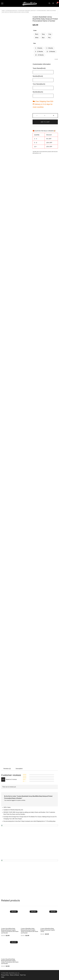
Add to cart (45, 122)
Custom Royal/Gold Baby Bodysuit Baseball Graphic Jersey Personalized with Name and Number (9, 961)
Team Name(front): (39, 68)
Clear (56, 59)
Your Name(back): (39, 84)
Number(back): (38, 92)
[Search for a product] (49, 3)
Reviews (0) (7, 768)
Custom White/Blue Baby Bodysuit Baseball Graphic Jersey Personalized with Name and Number (29, 931)
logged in (13, 800)
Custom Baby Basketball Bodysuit (27, 10)
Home (3, 10)
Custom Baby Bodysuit (11, 10)
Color (35, 30)
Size (34, 43)
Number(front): (38, 76)
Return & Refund (14, 975)
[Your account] (53, 3)
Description (19, 768)
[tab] (7, 768)
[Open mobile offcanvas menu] (2, 3)
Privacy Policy (5, 975)
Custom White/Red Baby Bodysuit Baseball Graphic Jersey (47, 930)
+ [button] (53, 115)
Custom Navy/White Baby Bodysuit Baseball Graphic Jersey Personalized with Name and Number (9, 931)
